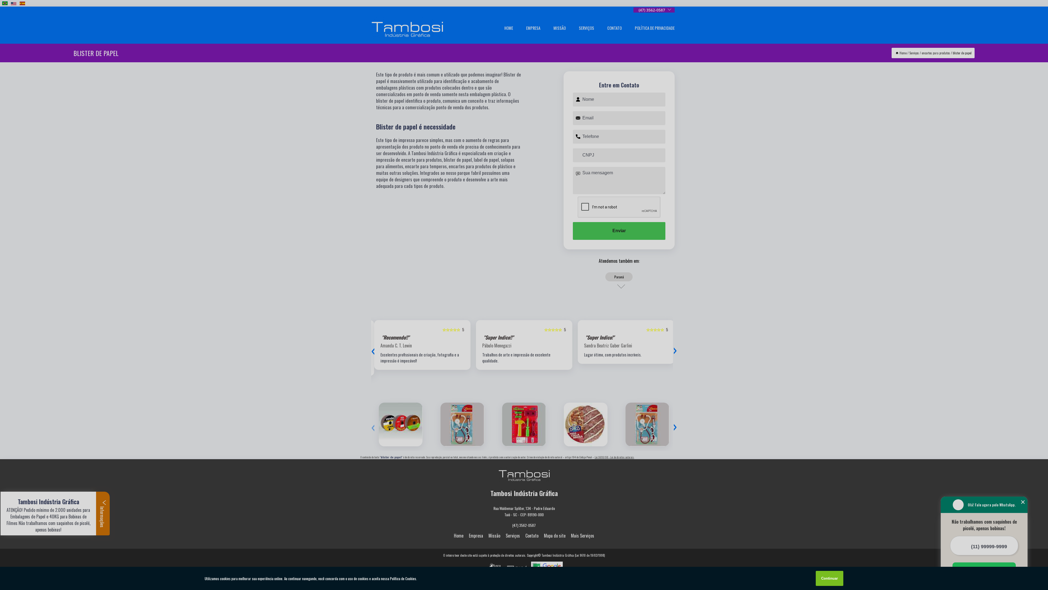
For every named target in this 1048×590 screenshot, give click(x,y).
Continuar (829, 578)
